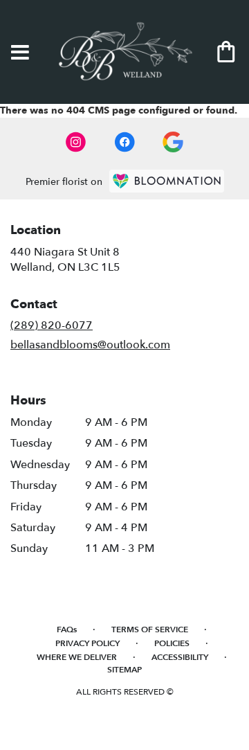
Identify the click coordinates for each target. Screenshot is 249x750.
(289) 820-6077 (51, 325)
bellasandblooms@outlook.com (90, 344)
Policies (172, 643)
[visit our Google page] (173, 142)
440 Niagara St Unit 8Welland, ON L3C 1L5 (65, 259)
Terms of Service (149, 629)
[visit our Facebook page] (124, 142)
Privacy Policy (87, 643)
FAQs (67, 629)
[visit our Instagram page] (76, 142)
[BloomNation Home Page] (166, 181)
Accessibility (179, 657)
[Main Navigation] (20, 53)
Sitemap (124, 669)
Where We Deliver (77, 657)
